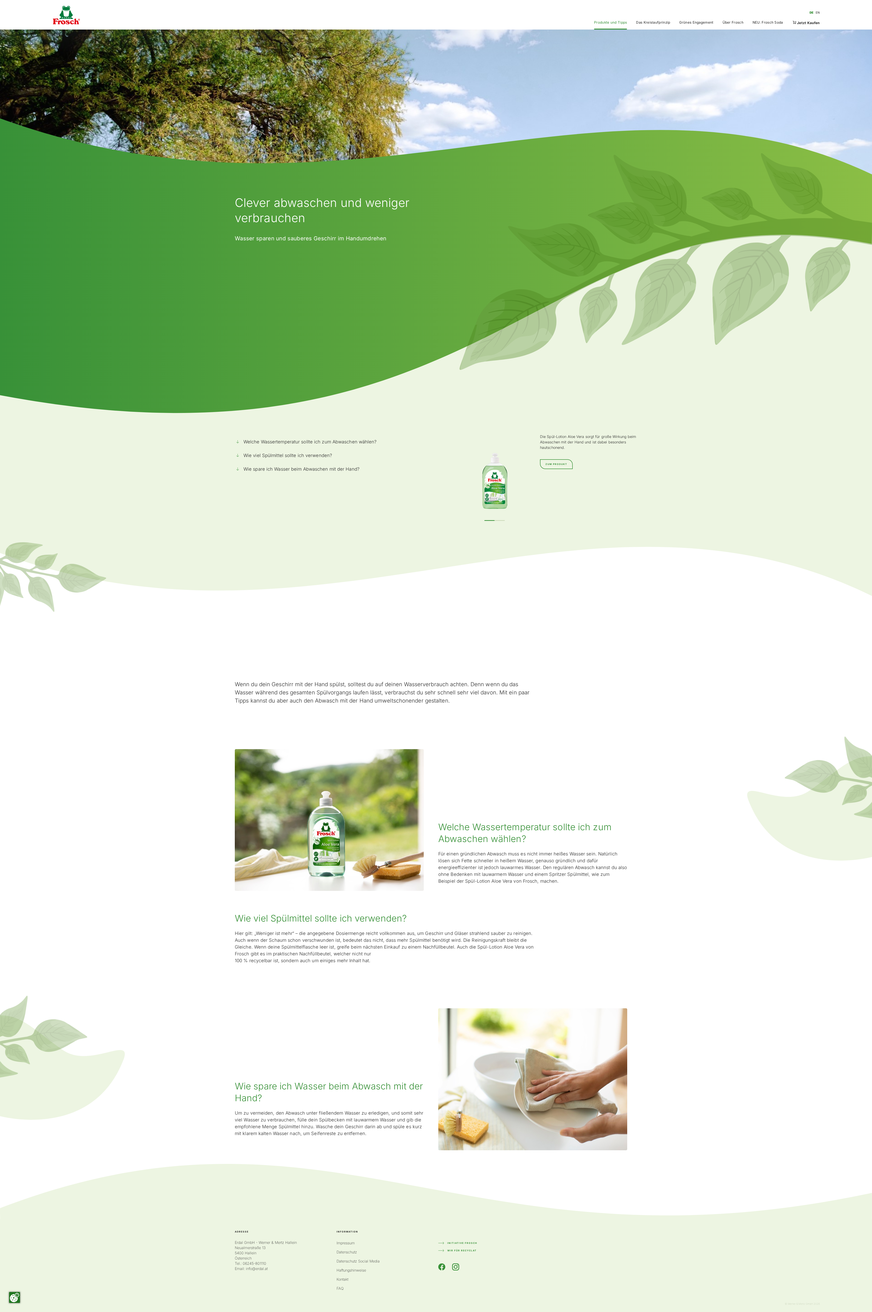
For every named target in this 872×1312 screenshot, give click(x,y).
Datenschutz (347, 1252)
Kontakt (342, 1279)
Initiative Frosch (462, 1243)
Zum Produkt (556, 464)
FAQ (340, 1288)
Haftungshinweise (351, 1270)
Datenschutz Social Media (358, 1261)
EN (818, 12)
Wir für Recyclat (462, 1250)
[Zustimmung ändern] (14, 1297)
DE (811, 12)
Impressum (346, 1243)
